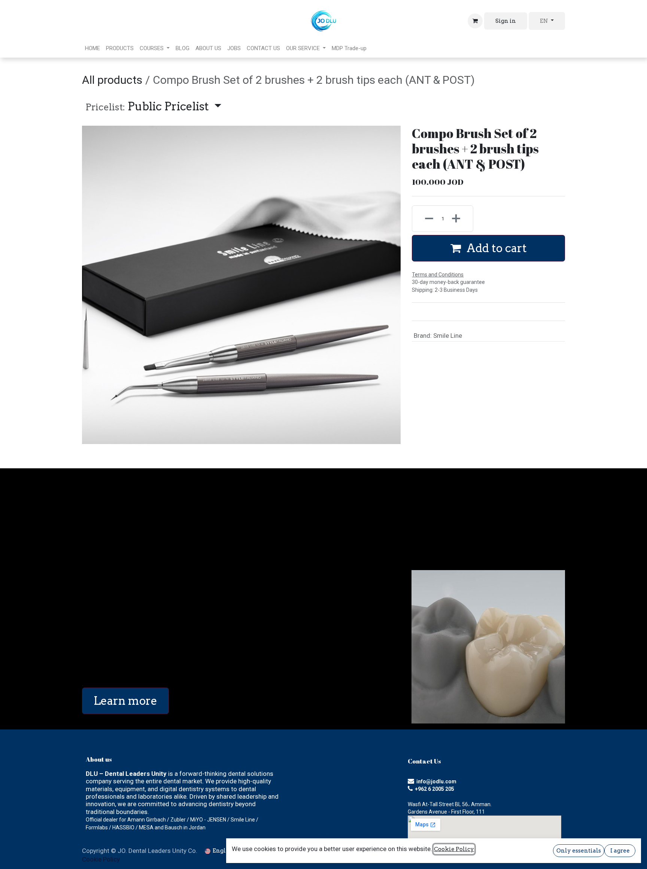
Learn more (125, 700)
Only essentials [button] (578, 850)
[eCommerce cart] (475, 20)
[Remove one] (425, 219)
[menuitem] (92, 48)
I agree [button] (620, 850)
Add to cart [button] (495, 248)
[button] (153, 106)
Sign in (505, 21)
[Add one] (460, 219)
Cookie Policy (101, 859)
